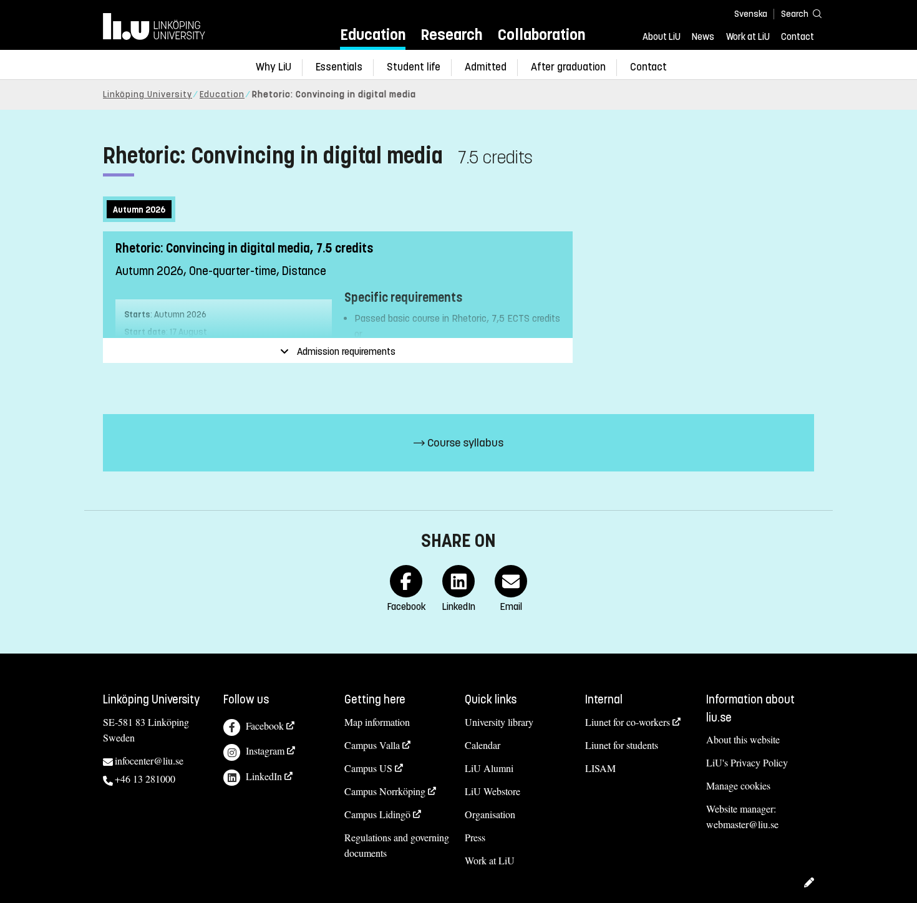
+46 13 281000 (145, 778)
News (703, 36)
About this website (743, 739)
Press (475, 837)
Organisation (490, 814)
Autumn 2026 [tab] (139, 210)
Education (372, 34)
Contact (797, 36)
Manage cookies (738, 785)
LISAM (600, 768)
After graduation (568, 67)
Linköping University (147, 94)
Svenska (750, 14)
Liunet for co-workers (627, 721)
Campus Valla (372, 744)
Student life (413, 67)
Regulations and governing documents (396, 845)
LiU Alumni (489, 768)
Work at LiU (748, 36)
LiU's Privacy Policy (747, 762)
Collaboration (541, 34)
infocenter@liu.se (149, 760)
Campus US (368, 768)
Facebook (265, 725)
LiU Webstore (492, 791)
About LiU (662, 36)
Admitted (486, 67)
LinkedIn (264, 776)
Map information (377, 721)
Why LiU (273, 67)
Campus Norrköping (384, 791)
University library (499, 721)
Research (451, 34)
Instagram (265, 750)
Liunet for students (621, 744)
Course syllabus (464, 443)
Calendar (482, 744)
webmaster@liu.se (742, 824)
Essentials (339, 67)
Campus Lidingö (377, 814)
